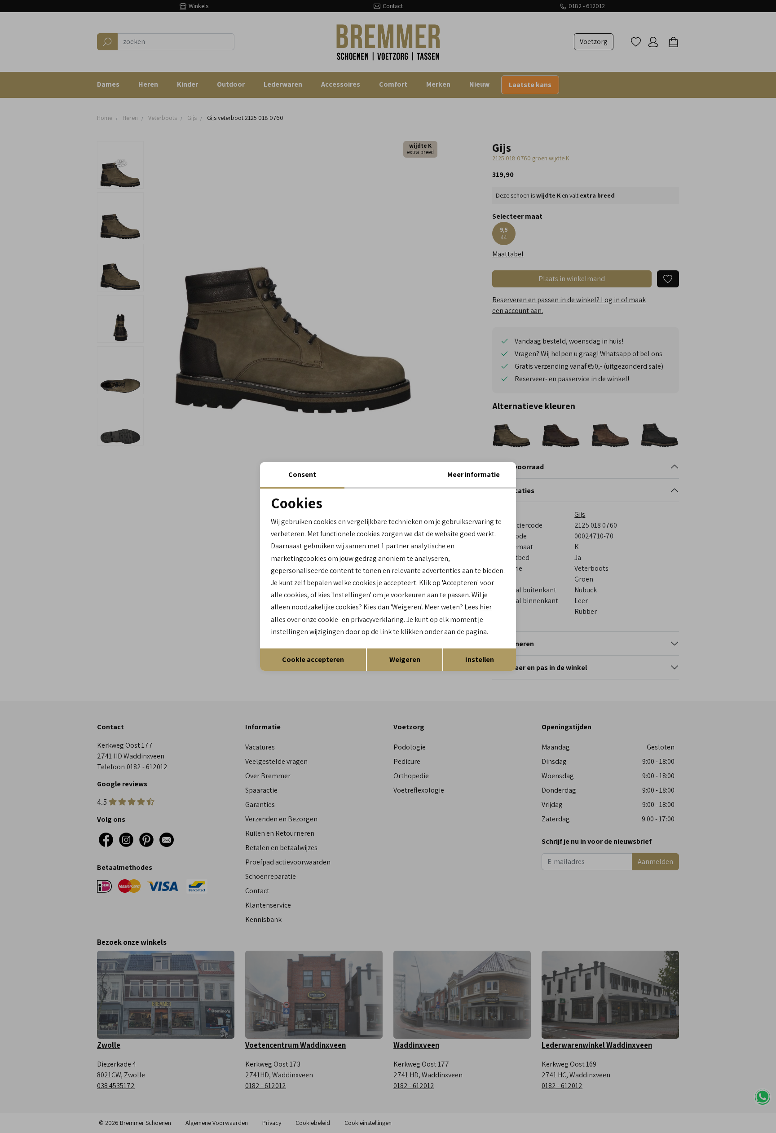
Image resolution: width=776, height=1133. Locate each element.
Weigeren (404, 659)
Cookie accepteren (313, 659)
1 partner (395, 546)
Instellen (479, 659)
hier (486, 607)
